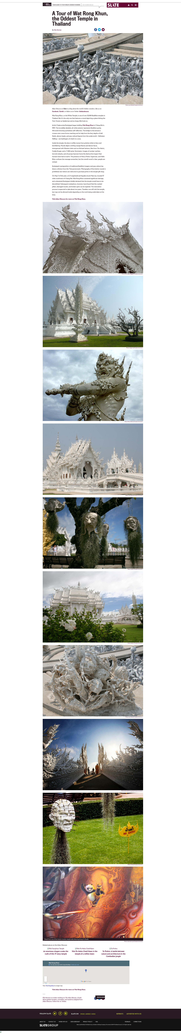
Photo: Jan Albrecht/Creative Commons (134, 162)
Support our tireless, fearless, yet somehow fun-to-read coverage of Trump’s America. (90, 1031)
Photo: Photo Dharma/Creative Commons (134, 650)
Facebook (55, 169)
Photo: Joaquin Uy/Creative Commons (134, 519)
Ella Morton (57, 30)
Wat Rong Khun (88, 182)
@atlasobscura (84, 169)
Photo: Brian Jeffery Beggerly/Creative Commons (132, 388)
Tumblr (61, 169)
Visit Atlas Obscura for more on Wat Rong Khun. (69, 256)
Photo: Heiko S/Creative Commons (135, 913)
